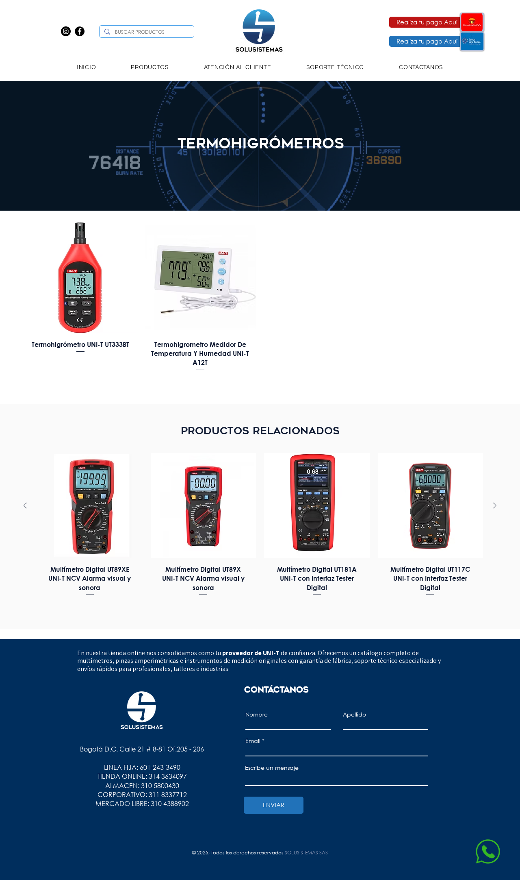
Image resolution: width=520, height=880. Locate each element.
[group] (260, 529)
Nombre (256, 714)
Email (252, 741)
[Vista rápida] (80, 277)
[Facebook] (79, 31)
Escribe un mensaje (272, 768)
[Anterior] (25, 505)
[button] (150, 67)
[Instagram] (66, 31)
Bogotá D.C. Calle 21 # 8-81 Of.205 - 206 (142, 749)
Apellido (354, 714)
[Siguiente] (495, 505)
